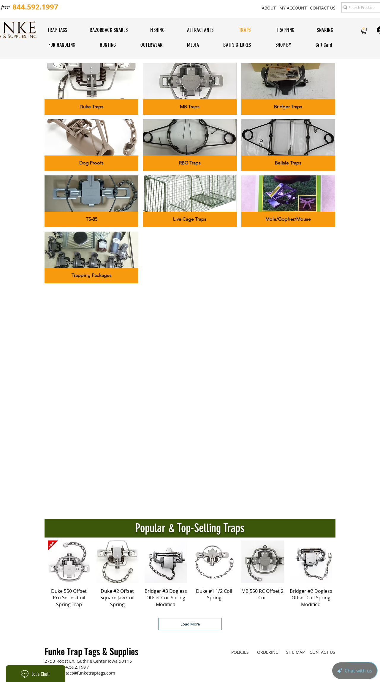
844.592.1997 (74, 667)
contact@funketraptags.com (86, 673)
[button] (364, 30)
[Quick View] (69, 561)
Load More (190, 624)
